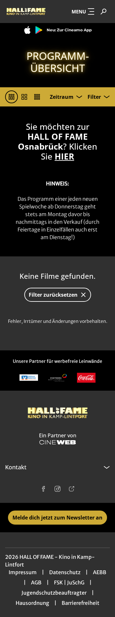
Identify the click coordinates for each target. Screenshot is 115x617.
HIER (64, 156)
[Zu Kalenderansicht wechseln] (24, 96)
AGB (36, 582)
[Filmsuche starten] (103, 11)
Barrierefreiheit (80, 603)
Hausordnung (32, 603)
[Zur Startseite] (26, 11)
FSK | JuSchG (69, 582)
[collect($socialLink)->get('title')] (43, 488)
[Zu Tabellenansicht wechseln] (11, 96)
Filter (94, 96)
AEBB (99, 572)
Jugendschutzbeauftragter (54, 593)
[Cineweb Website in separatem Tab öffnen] (57, 442)
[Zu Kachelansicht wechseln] (37, 96)
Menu (79, 11)
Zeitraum (61, 96)
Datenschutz (64, 572)
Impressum (23, 572)
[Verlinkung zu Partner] (28, 377)
